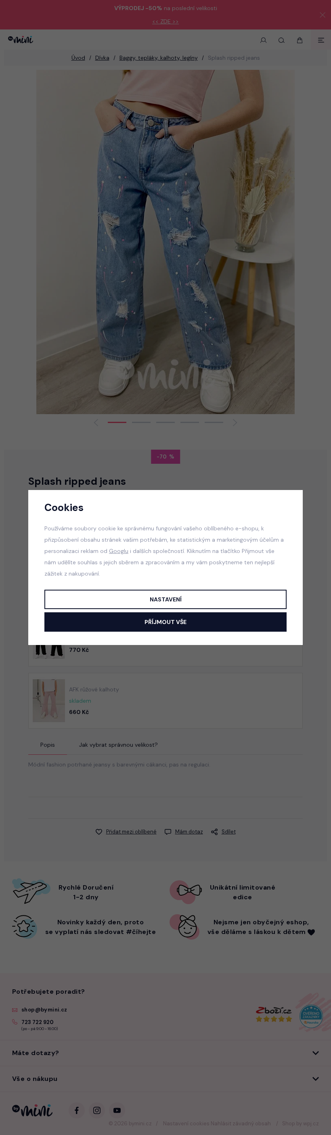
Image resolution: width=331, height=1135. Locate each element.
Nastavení (166, 599)
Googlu (118, 551)
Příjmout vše (165, 622)
